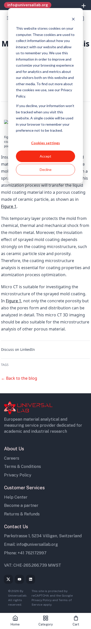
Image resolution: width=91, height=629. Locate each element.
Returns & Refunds (22, 514)
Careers (11, 458)
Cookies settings (45, 143)
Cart (76, 624)
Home (15, 624)
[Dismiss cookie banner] (73, 19)
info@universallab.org (37, 544)
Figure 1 (8, 206)
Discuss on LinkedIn (18, 349)
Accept (45, 156)
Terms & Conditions (22, 466)
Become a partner (21, 505)
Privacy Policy (17, 475)
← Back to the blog (19, 378)
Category (45, 624)
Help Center (16, 497)
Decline (46, 169)
